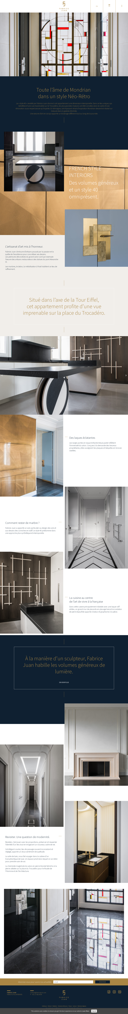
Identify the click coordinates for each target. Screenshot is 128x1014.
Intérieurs (44, 1006)
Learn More (85, 1011)
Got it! (94, 1011)
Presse (70, 1006)
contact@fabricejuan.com (38, 993)
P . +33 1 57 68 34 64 (36, 994)
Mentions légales (82, 1006)
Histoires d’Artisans (63, 1006)
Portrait (50, 1006)
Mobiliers (54, 1006)
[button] (2, 375)
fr (109, 6)
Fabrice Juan (64, 995)
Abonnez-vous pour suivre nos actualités (34, 982)
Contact (75, 1006)
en (97, 6)
